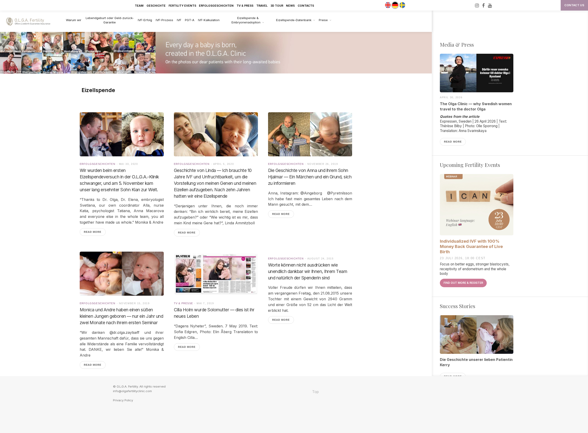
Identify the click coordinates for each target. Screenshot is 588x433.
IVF (179, 20)
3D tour (277, 5)
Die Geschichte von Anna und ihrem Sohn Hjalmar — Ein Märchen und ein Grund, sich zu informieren (310, 177)
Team (139, 5)
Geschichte (156, 5)
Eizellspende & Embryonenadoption (246, 20)
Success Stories (457, 306)
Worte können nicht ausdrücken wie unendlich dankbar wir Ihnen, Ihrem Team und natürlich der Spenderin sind (307, 271)
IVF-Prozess (164, 20)
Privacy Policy (123, 400)
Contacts (306, 5)
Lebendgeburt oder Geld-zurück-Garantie (110, 20)
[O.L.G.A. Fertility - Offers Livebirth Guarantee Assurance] (30, 21)
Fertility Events (182, 5)
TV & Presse (183, 303)
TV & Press (245, 5)
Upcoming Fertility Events (470, 164)
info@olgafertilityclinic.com (132, 391)
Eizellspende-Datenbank (293, 20)
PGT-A (189, 20)
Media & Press (457, 44)
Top (315, 391)
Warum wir (73, 20)
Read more (93, 232)
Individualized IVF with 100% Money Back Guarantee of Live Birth (471, 246)
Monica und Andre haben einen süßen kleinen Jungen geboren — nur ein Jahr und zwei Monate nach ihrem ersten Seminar (121, 316)
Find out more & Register (463, 282)
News (290, 5)
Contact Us (574, 5)
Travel (262, 5)
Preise (323, 20)
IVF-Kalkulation (209, 20)
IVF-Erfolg (145, 20)
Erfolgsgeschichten (216, 5)
